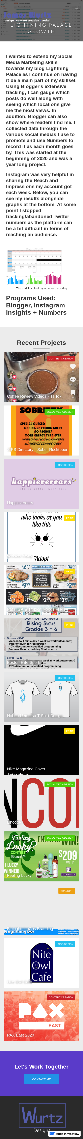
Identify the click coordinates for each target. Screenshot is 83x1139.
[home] (26, 18)
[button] (77, 8)
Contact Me (41, 1079)
